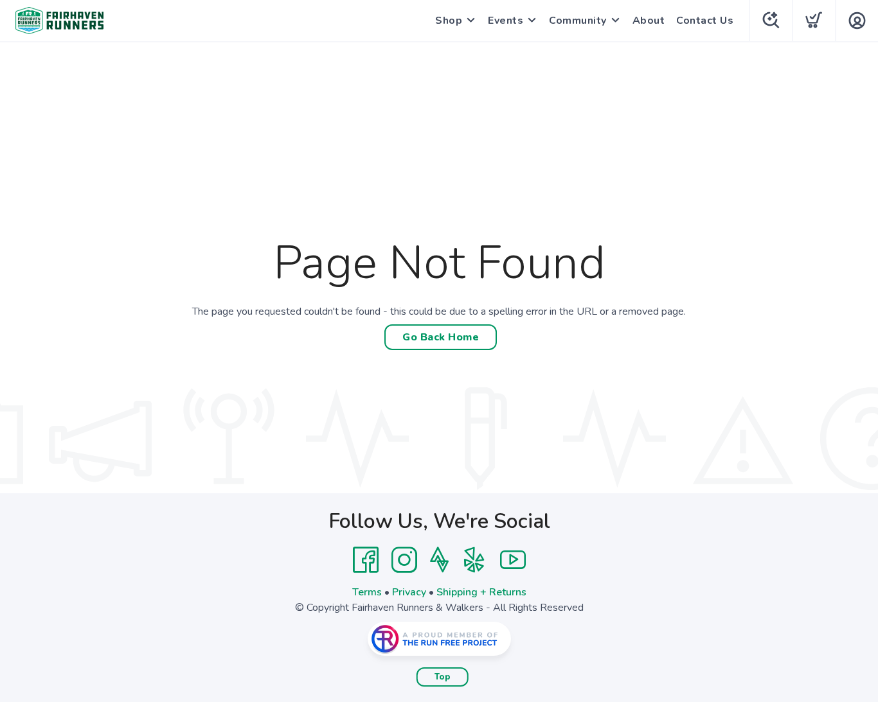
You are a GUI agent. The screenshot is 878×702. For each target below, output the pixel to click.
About (648, 20)
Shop (448, 20)
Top (443, 677)
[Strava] (439, 560)
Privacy (409, 592)
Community (578, 20)
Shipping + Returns (481, 592)
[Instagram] (404, 560)
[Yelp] (474, 560)
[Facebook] (365, 560)
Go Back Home (440, 337)
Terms (367, 592)
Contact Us (704, 20)
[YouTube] (513, 560)
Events (505, 20)
